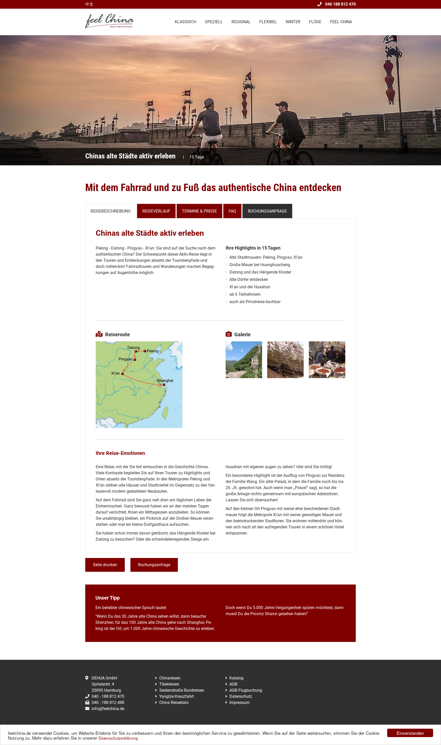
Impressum (239, 702)
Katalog (236, 678)
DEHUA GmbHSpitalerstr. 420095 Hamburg (106, 684)
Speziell (214, 21)
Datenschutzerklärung (118, 738)
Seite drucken (105, 564)
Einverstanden (410, 733)
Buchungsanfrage (267, 211)
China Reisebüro (174, 702)
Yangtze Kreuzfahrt (176, 696)
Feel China (341, 21)
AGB (233, 684)
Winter (293, 21)
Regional (241, 21)
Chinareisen (169, 678)
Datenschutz (240, 696)
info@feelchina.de (108, 708)
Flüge (315, 21)
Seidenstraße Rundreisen (181, 690)
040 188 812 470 (340, 4)
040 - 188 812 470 (108, 696)
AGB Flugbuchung (245, 690)
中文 (89, 4)
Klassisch (185, 21)
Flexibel (268, 21)
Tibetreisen (169, 684)
